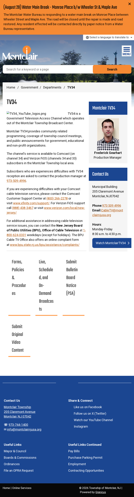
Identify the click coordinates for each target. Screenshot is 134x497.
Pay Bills (74, 451)
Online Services (21, 488)
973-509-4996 (16, 181)
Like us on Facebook (88, 407)
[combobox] (108, 37)
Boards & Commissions (20, 457)
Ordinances (12, 464)
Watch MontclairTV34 (111, 243)
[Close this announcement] (130, 4)
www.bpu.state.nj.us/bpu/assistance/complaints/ (44, 245)
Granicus (100, 492)
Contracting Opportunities (86, 470)
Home (11, 87)
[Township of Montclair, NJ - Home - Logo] (20, 52)
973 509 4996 (111, 205)
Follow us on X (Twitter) (90, 413)
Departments (52, 87)
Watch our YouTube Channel (93, 420)
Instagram (81, 426)
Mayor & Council (15, 451)
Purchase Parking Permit (85, 457)
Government (29, 87)
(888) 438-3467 (22, 208)
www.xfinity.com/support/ (31, 203)
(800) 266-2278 (57, 198)
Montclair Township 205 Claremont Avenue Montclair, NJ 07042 (19, 411)
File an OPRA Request (19, 470)
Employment (77, 464)
